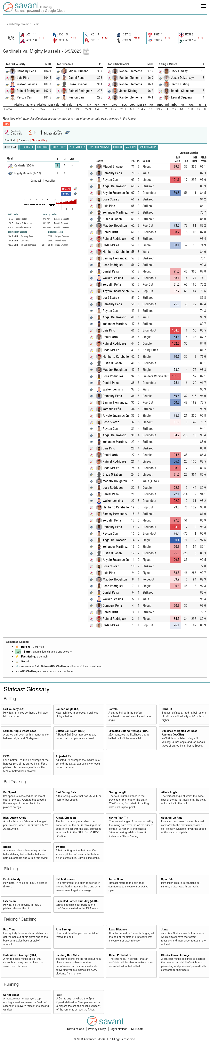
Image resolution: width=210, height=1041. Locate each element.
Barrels (113, 709)
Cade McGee (111, 245)
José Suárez (111, 199)
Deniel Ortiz (110, 232)
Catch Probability (120, 955)
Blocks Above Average (175, 955)
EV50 (6, 756)
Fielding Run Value (68, 955)
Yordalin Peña (112, 284)
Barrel (27, 651)
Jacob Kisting (128, 91)
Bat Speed (9, 792)
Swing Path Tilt (118, 817)
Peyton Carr (24, 97)
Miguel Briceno (78, 71)
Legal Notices (119, 1029)
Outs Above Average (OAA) (20, 955)
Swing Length (118, 792)
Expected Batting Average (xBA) (128, 731)
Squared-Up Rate (171, 817)
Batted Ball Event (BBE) (70, 731)
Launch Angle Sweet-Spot (19, 731)
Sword (25, 661)
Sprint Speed (11, 995)
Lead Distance (118, 929)
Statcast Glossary (26, 689)
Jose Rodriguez (113, 265)
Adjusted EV (63, 756)
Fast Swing (28, 656)
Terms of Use (76, 1029)
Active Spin (115, 879)
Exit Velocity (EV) (13, 709)
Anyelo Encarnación (116, 193)
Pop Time (9, 929)
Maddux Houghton (115, 225)
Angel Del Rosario (114, 186)
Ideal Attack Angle (14, 817)
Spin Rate (167, 879)
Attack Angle (169, 792)
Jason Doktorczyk (182, 78)
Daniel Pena (76, 78)
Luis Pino (23, 78)
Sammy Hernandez (115, 258)
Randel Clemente (130, 71)
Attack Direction (66, 817)
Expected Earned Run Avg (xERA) (77, 901)
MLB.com (137, 1029)
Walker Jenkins (27, 84)
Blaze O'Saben (78, 84)
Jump (164, 929)
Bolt (59, 995)
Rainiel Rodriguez (28, 91)
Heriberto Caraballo (116, 252)
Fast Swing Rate (66, 792)
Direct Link (10, 140)
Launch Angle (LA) (67, 709)
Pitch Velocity (11, 879)
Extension (9, 901)
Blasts (7, 847)
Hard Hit (26, 646)
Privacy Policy (97, 1029)
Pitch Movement (66, 879)
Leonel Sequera (181, 97)
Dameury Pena (26, 71)
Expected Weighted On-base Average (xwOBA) (179, 732)
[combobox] (105, 24)
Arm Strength (64, 929)
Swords (60, 847)
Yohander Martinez (115, 212)
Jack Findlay (179, 71)
